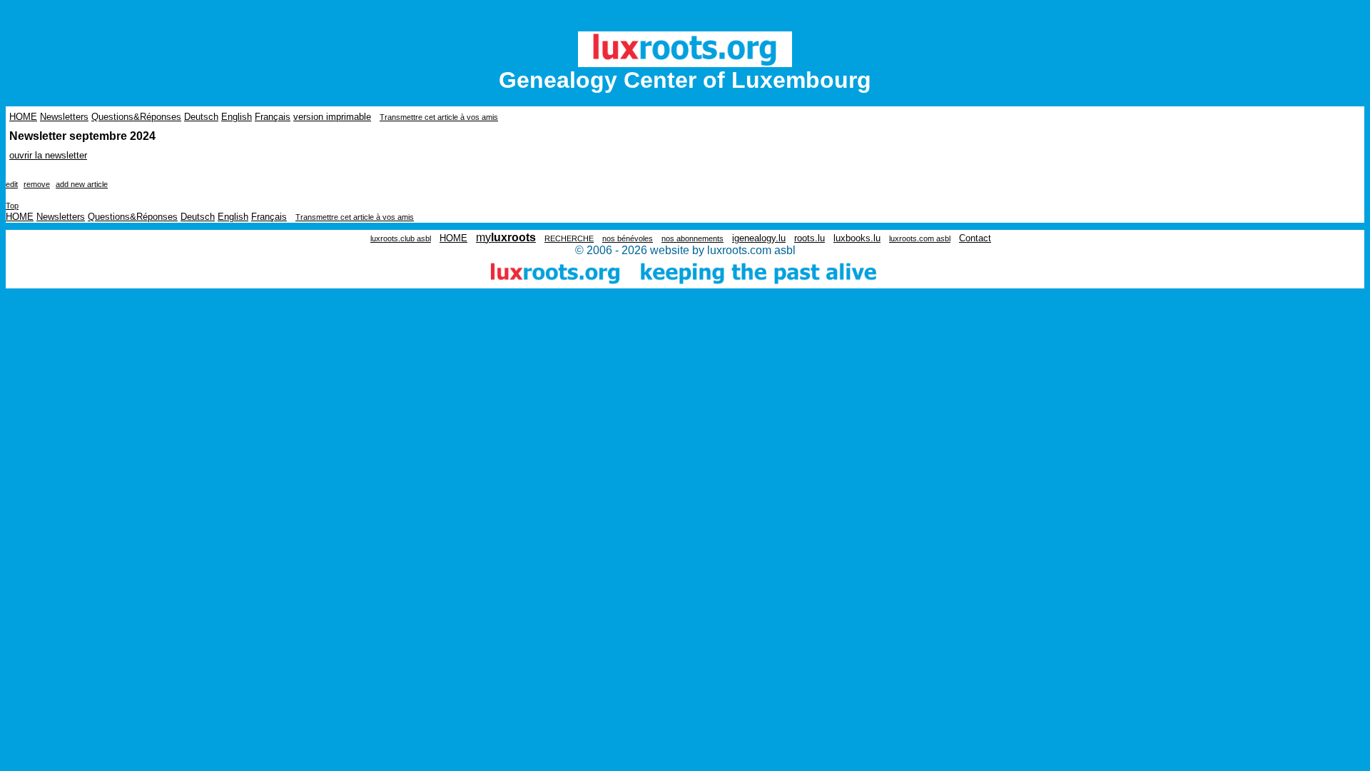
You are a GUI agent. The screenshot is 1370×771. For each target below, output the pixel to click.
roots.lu (809, 238)
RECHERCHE (569, 238)
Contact (975, 238)
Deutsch (201, 116)
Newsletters (64, 116)
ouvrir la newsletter (48, 155)
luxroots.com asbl (919, 238)
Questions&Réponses (136, 116)
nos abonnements (692, 238)
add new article (82, 184)
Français (272, 116)
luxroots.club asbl (400, 238)
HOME (23, 116)
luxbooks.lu (857, 238)
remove (37, 184)
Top (12, 205)
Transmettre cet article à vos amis (439, 117)
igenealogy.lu (759, 238)
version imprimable (332, 116)
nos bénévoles (627, 238)
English (236, 116)
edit (12, 184)
